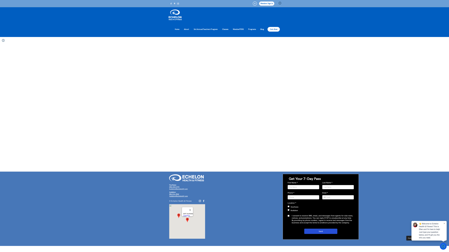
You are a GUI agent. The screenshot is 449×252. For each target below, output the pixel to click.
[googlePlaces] (174, 3)
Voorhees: (173, 185)
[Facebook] (203, 201)
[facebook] (171, 3)
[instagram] (178, 3)
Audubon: (172, 192)
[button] (255, 4)
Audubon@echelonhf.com (178, 189)
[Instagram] (199, 201)
